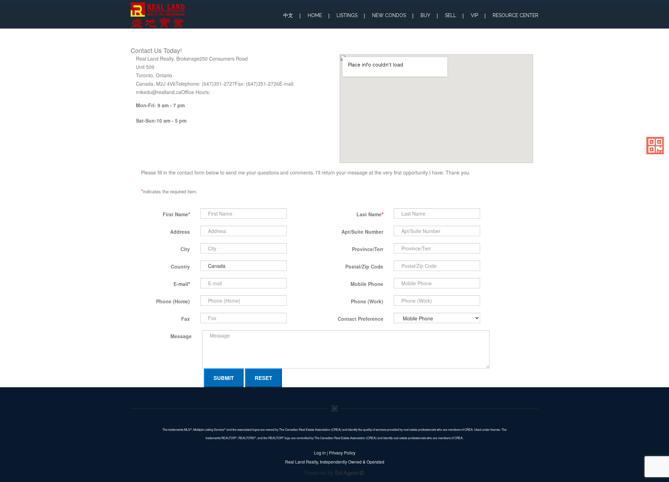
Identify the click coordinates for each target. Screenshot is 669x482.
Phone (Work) (367, 301)
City (185, 249)
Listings (347, 15)
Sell (450, 15)
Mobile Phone (367, 283)
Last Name (369, 214)
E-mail (182, 283)
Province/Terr (367, 249)
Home (315, 15)
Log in (320, 453)
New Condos (389, 15)
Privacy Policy (342, 453)
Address (180, 231)
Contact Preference (360, 318)
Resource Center (515, 15)
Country (180, 266)
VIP (474, 15)
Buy (425, 15)
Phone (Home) (173, 301)
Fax (185, 318)
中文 (288, 15)
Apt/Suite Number (362, 231)
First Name (176, 214)
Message (181, 336)
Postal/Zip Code (364, 266)
